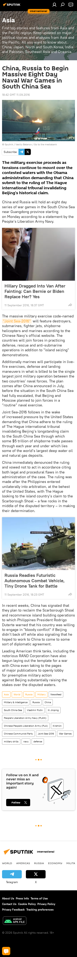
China (48, 702)
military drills (11, 741)
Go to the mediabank (45, 144)
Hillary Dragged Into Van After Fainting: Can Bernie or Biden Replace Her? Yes (35, 291)
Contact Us (9, 904)
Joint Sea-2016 (46, 733)
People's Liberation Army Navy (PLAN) (25, 717)
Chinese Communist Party (18, 733)
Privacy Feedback (13, 909)
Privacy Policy (46, 904)
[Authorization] (54, 4)
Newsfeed (56, 694)
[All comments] (6, 951)
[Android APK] (15, 921)
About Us (8, 898)
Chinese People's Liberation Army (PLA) (26, 725)
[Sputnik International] (12, 6)
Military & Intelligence (16, 702)
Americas (23, 863)
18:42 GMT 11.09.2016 (16, 95)
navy (26, 741)
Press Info (22, 898)
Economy (55, 863)
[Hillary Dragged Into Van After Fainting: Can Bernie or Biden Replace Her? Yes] (38, 254)
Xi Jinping (53, 710)
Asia (6, 694)
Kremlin (57, 725)
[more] (70, 305)
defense (37, 741)
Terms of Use (39, 898)
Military (41, 694)
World (17, 694)
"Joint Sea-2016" (17, 321)
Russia (28, 694)
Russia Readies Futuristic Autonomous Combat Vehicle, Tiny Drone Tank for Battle (35, 581)
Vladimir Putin (35, 710)
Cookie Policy (27, 904)
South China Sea (13, 710)
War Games (65, 733)
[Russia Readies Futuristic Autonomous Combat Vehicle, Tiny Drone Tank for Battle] (38, 543)
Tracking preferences (40, 909)
